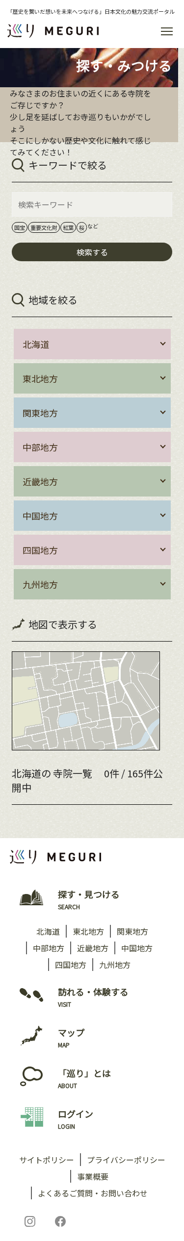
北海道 (48, 931)
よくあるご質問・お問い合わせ (93, 1193)
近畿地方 (92, 948)
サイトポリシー (46, 1160)
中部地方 (48, 948)
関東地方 (132, 931)
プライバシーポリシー (126, 1160)
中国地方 (137, 948)
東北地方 (88, 931)
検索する (92, 252)
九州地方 (115, 964)
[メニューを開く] (167, 31)
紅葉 (68, 227)
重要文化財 (43, 227)
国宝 (19, 227)
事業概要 (92, 1176)
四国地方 (70, 964)
